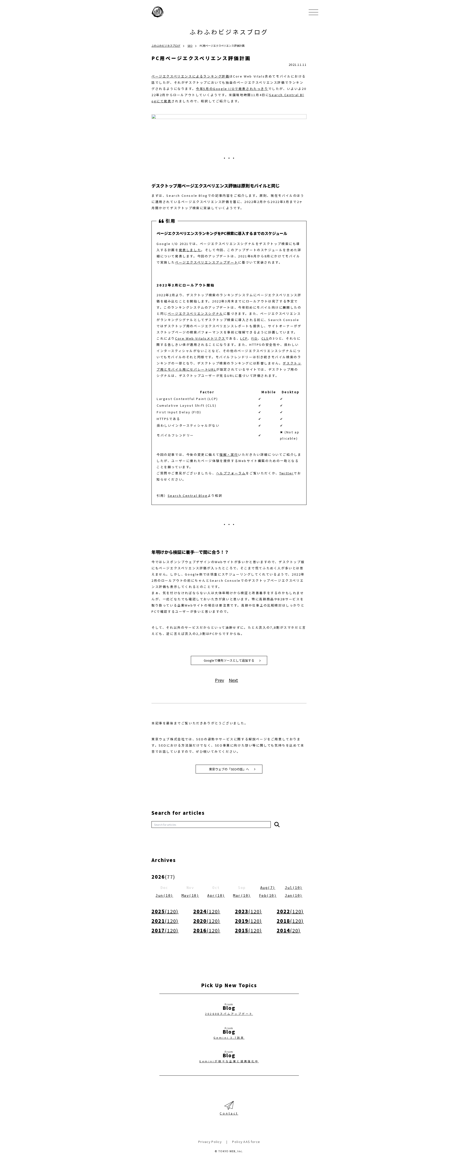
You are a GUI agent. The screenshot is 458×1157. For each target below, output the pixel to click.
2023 (248, 911)
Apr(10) (216, 895)
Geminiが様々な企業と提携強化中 (229, 1061)
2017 (164, 930)
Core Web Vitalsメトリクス (200, 338)
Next (233, 680)
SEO (190, 45)
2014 (289, 930)
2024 (206, 911)
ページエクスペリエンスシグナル (195, 313)
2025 (164, 911)
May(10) (190, 895)
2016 (206, 930)
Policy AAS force (246, 1141)
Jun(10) (164, 895)
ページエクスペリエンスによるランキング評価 (190, 76)
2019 (248, 920)
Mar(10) (242, 895)
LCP (244, 338)
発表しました (190, 250)
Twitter (286, 473)
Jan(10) (293, 895)
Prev (219, 680)
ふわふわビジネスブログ (229, 31)
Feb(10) (268, 895)
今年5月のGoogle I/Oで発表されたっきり (232, 88)
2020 (206, 920)
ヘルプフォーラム (231, 473)
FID (254, 338)
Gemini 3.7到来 (229, 1037)
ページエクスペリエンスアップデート (206, 262)
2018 (290, 920)
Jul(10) (293, 888)
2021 (164, 920)
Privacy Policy (210, 1141)
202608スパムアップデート (229, 1014)
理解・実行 (228, 454)
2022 (290, 911)
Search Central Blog (188, 495)
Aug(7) (267, 888)
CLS (265, 338)
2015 (248, 930)
